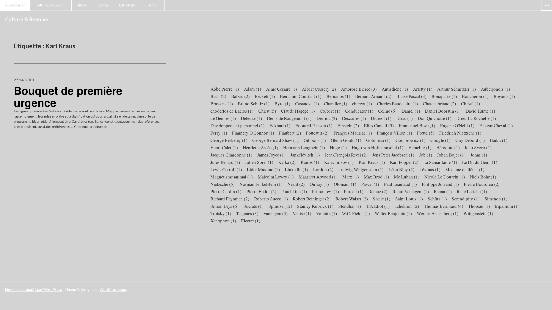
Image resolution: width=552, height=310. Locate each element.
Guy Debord (470, 140)
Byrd (282, 104)
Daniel (410, 111)
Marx (350, 177)
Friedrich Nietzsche (460, 133)
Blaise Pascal (411, 96)
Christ (267, 111)
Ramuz (377, 191)
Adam (252, 89)
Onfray (319, 184)
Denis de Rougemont (289, 118)
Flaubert (290, 133)
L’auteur (152, 5)
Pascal (370, 184)
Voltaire (326, 213)
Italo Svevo (478, 147)
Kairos (310, 162)
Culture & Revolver (27, 19)
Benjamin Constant (300, 96)
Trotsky (220, 213)
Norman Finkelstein (261, 184)
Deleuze (251, 118)
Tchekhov (407, 206)
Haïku (498, 140)
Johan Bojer (451, 155)
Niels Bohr (483, 177)
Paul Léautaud (400, 184)
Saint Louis (409, 199)
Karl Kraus (372, 162)
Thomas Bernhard (443, 206)
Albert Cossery (319, 89)
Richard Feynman (229, 199)
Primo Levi (325, 191)
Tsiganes (247, 213)
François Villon (394, 133)
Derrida (327, 118)
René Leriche (472, 191)
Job (425, 155)
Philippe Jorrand (440, 184)
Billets (82, 5)
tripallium (507, 206)
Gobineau (378, 140)
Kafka (287, 162)
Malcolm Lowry (276, 177)
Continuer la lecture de (90, 126)
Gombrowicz (410, 140)
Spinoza (280, 206)
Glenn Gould (346, 140)
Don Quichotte (434, 118)
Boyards (504, 96)
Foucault (317, 133)
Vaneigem (275, 213)
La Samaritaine (440, 162)
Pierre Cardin (226, 191)
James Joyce (271, 155)
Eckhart (280, 125)
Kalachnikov (339, 162)
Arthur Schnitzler (456, 89)
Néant (296, 184)
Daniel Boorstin (443, 111)
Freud (425, 133)
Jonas (478, 155)
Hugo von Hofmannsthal (377, 147)
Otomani (345, 184)
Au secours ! (15, 5)
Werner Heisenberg (437, 213)
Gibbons (315, 140)
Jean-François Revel (346, 155)
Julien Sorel (259, 162)
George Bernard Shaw (275, 140)
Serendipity (466, 199)
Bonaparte (444, 96)
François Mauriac (353, 133)
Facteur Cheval (496, 125)
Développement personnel (237, 125)
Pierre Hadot (261, 191)
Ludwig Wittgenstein (361, 169)
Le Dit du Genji (479, 162)
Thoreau (479, 206)
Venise (302, 213)
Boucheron (475, 96)
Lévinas (429, 169)
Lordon (323, 169)
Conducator (359, 111)
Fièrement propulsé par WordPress (33, 289)
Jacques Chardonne (231, 155)
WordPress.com (113, 289)
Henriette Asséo (260, 147)
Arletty (422, 89)
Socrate (253, 206)
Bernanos (338, 96)
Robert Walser (352, 199)
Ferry (218, 133)
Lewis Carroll (226, 169)
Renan (443, 191)
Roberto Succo (271, 199)
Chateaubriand (439, 104)
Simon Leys (224, 206)
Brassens (221, 104)
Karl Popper (404, 162)
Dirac (404, 118)
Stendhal (349, 206)
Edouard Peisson (313, 125)
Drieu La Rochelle (476, 118)
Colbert (330, 111)
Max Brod (376, 177)
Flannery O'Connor (253, 133)
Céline (387, 111)
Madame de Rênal (464, 169)
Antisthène (395, 89)
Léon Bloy (401, 169)
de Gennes (223, 118)
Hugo (338, 147)
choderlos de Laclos (231, 111)
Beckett (265, 96)
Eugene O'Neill (457, 125)
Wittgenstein (478, 213)
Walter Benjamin (393, 213)
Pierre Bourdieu (482, 184)
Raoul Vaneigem (410, 191)
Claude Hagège (298, 111)
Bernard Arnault (373, 96)
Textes (102, 5)
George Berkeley (228, 140)
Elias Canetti (379, 125)
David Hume (480, 111)
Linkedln (296, 169)
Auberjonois (495, 89)
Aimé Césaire (281, 89)
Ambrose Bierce (359, 89)
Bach (218, 96)
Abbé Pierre (224, 89)
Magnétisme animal (231, 177)
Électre (250, 221)
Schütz (437, 199)
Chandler (335, 104)
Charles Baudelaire (397, 104)
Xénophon (223, 221)
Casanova (307, 104)
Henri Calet (224, 147)
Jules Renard (225, 162)
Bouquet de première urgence (68, 96)
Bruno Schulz (254, 104)
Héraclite (419, 147)
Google (440, 140)
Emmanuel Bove (417, 125)
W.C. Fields (356, 213)
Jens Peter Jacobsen (393, 155)
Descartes (354, 118)
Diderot (381, 118)
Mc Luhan (406, 177)
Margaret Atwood (318, 177)
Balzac (240, 96)
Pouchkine (294, 191)
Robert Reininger (312, 199)
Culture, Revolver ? (51, 5)
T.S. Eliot (378, 206)
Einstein (348, 125)
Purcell (353, 191)
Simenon (496, 199)
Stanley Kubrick (315, 206)
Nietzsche (222, 184)
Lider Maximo (263, 169)
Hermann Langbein (304, 147)
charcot (362, 104)
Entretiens (127, 5)
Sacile (381, 199)
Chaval (470, 104)
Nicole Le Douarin (444, 177)
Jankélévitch (305, 155)
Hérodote (448, 147)
